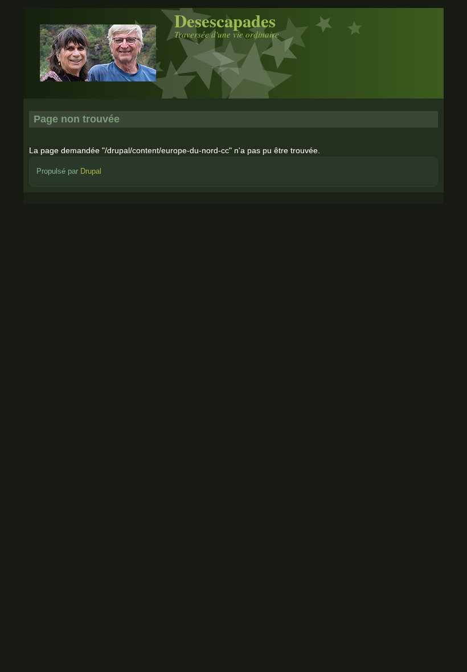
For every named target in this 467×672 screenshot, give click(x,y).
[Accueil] (97, 90)
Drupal (90, 171)
